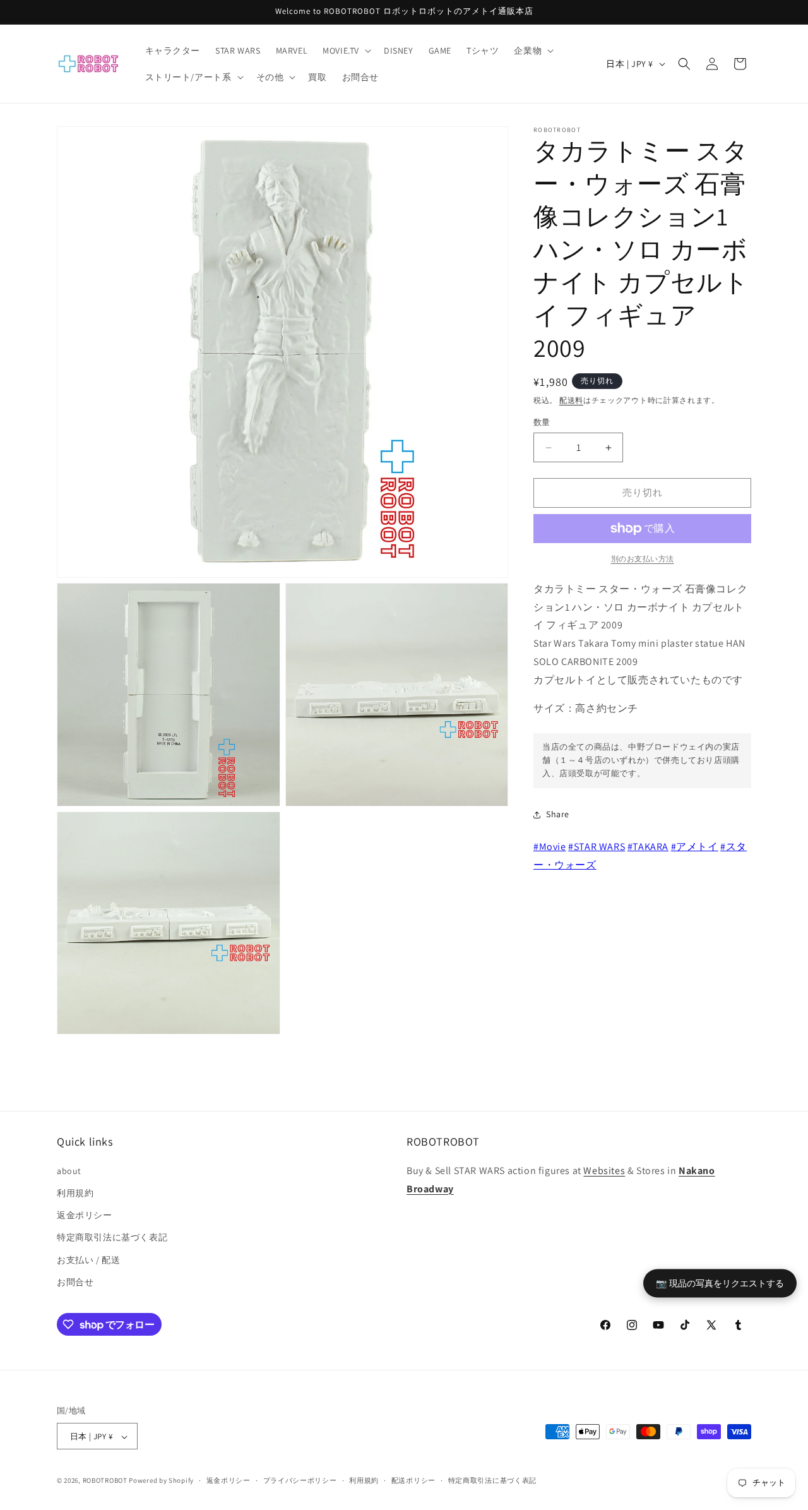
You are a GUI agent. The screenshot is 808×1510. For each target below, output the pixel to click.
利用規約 (75, 1192)
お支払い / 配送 (88, 1259)
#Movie (549, 846)
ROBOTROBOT (105, 1481)
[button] (345, 50)
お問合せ (75, 1281)
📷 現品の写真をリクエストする (720, 1283)
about (69, 1170)
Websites (604, 1170)
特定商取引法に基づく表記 (112, 1237)
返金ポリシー (84, 1214)
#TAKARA (647, 846)
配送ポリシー (413, 1480)
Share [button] (557, 814)
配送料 (571, 400)
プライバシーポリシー (300, 1480)
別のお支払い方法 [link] (642, 558)
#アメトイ (694, 846)
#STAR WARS (596, 846)
